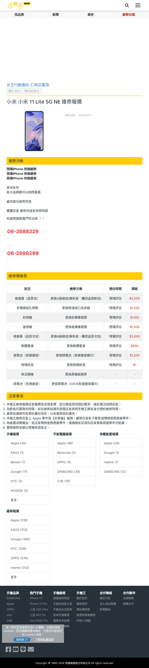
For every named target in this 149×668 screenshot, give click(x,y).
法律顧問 (128, 598)
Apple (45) (18, 443)
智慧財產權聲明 (85, 615)
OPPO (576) (19, 558)
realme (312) (20, 568)
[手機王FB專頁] (8, 650)
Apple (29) (112, 443)
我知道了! (22, 639)
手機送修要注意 (62, 603)
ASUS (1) (17, 453)
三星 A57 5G (38, 615)
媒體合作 (128, 603)
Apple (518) (19, 520)
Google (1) (111, 453)
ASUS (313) (19, 530)
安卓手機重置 (61, 615)
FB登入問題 (83, 620)
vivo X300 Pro (39, 620)
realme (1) (111, 462)
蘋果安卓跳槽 (61, 620)
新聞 (56, 14)
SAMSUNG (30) (68, 472)
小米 (9, 620)
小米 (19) (63, 481)
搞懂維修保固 (61, 598)
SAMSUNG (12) (115, 472)
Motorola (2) (66, 453)
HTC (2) (17, 481)
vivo (9, 615)
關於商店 (14, 91)
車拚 (90, 14)
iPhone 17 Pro (38, 603)
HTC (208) (18, 549)
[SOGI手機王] (19, 5)
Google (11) (19, 472)
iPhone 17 (36, 598)
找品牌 (19, 14)
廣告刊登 (105, 598)
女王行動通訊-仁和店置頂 (28, 85)
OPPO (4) (64, 462)
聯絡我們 (81, 603)
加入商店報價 (108, 603)
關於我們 (81, 598)
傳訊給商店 (32, 91)
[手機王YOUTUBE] (15, 650)
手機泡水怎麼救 (62, 609)
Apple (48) (65, 443)
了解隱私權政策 (44, 639)
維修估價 (128, 14)
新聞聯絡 (105, 609)
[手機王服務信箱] (31, 650)
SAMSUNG (13, 598)
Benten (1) (18, 462)
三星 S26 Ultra (39, 609)
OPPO (10, 609)
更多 (14, 500)
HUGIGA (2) (19, 490)
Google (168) (20, 539)
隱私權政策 (83, 609)
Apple (10, 603)
